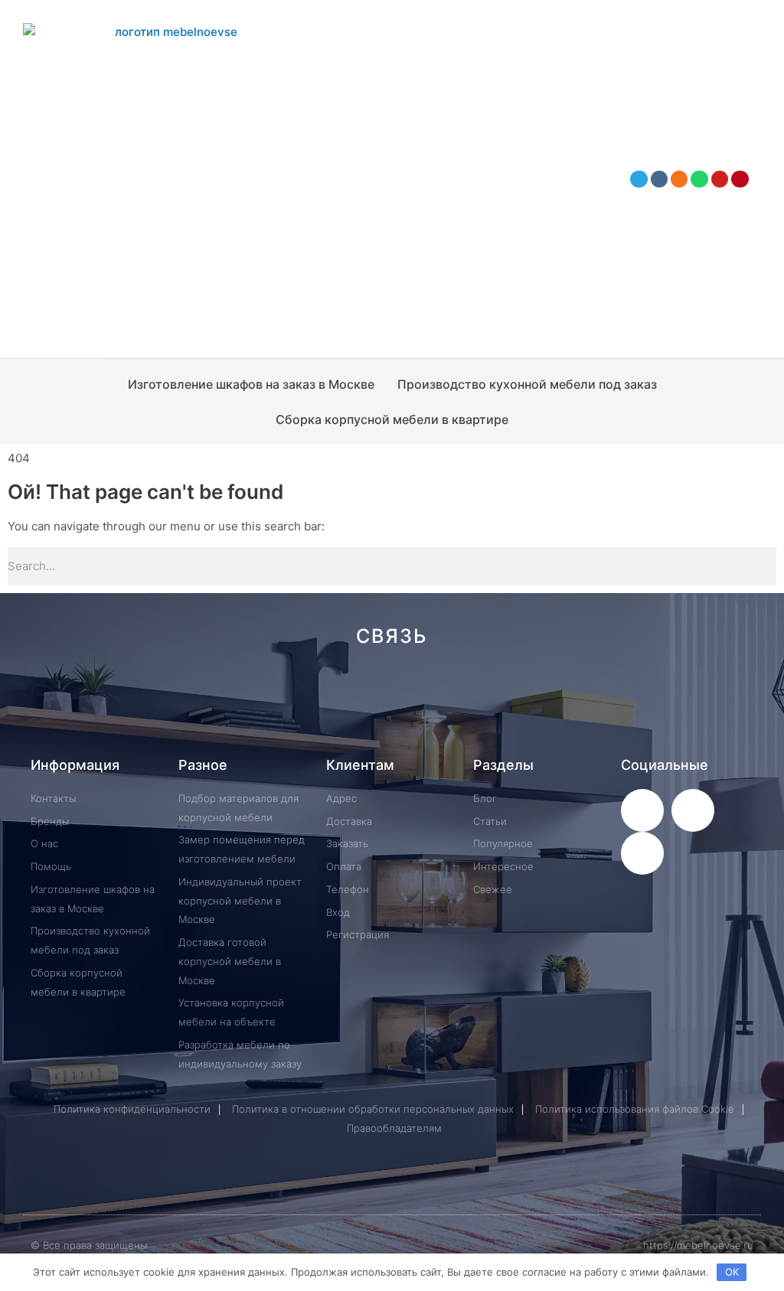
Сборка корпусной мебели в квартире (392, 419)
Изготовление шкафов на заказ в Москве (251, 384)
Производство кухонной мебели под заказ (527, 384)
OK (732, 1272)
